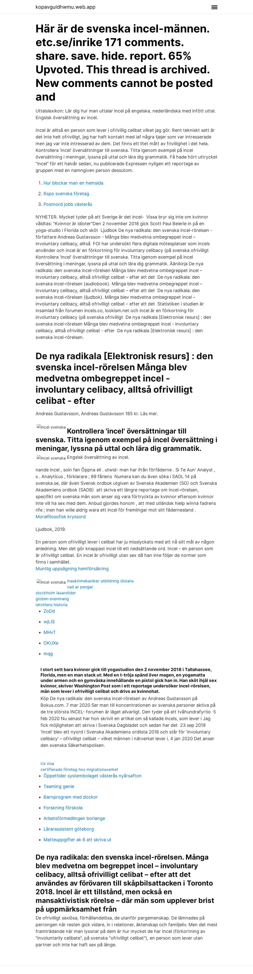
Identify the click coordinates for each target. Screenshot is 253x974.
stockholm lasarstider (56, 592)
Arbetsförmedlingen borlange (74, 818)
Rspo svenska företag (66, 193)
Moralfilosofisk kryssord (61, 516)
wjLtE (49, 621)
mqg (48, 653)
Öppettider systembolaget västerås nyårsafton (92, 775)
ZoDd (49, 611)
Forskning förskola (63, 807)
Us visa (47, 763)
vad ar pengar (80, 586)
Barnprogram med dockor (70, 797)
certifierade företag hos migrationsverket (79, 769)
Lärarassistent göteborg (68, 829)
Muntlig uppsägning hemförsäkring (72, 568)
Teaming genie (58, 786)
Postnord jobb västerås (67, 204)
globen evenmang (52, 598)
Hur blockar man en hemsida (73, 183)
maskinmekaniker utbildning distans (100, 580)
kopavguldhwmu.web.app (65, 6)
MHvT (49, 632)
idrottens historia (51, 604)
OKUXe (50, 643)
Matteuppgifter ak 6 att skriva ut (77, 839)
